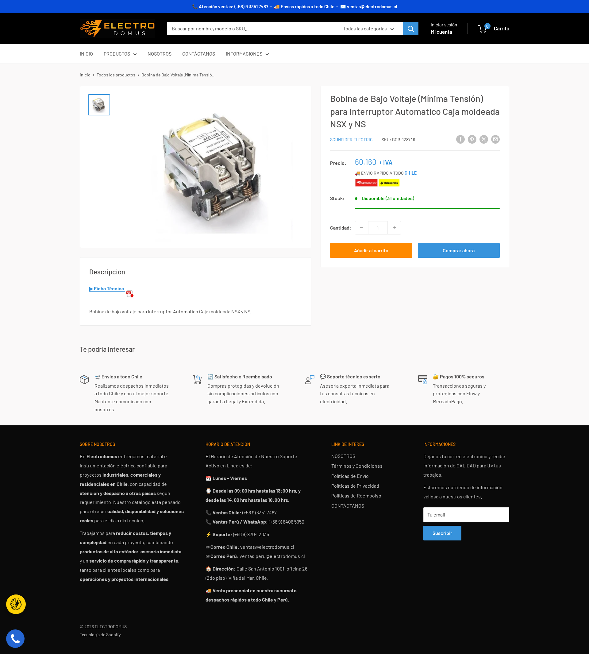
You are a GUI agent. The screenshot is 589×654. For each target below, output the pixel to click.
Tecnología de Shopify (100, 634)
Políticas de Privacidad (355, 486)
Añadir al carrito (371, 250)
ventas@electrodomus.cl (372, 6)
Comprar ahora (459, 250)
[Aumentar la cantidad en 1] (394, 227)
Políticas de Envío (350, 476)
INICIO (86, 53)
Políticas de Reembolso (356, 495)
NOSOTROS (159, 53)
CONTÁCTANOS (198, 53)
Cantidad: (340, 227)
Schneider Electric (351, 139)
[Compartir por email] (495, 139)
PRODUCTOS (117, 53)
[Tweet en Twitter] (483, 139)
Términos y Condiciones (357, 466)
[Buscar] (410, 28)
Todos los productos (116, 74)
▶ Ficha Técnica (107, 288)
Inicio (85, 74)
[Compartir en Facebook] (460, 139)
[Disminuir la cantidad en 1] (361, 227)
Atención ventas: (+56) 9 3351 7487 (233, 6)
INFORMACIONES (244, 53)
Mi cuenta (441, 32)
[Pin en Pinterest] (472, 139)
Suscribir (442, 533)
